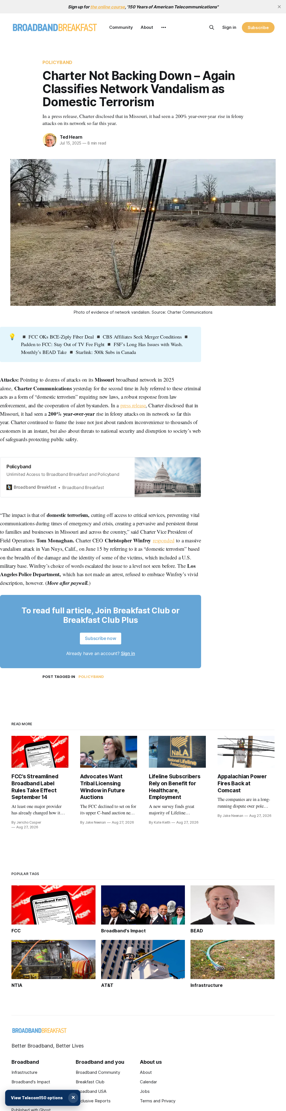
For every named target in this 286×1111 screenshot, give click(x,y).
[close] (279, 6)
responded (163, 540)
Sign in (229, 27)
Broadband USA (91, 1091)
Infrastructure (24, 1072)
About (147, 27)
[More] (163, 27)
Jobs (145, 1091)
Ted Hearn (71, 137)
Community (121, 27)
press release (133, 405)
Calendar (148, 1081)
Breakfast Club (90, 1081)
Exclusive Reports (93, 1100)
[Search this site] (211, 27)
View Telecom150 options (37, 1097)
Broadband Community (98, 1072)
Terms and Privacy (157, 1100)
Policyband (57, 62)
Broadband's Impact (30, 1081)
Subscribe (258, 27)
